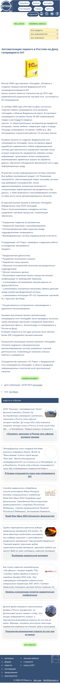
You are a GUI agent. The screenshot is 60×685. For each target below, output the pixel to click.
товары (38, 9)
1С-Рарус (13, 392)
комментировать (30, 378)
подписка (32, 14)
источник (37, 385)
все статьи (19, 23)
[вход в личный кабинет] (41, 14)
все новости (30, 644)
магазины (24, 3)
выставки (48, 3)
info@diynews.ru (50, 680)
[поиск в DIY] (46, 14)
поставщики (25, 9)
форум (36, 3)
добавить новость (37, 23)
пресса (49, 9)
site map (37, 680)
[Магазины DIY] (6, 11)
